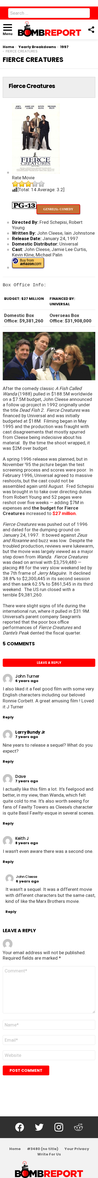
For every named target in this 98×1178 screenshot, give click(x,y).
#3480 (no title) (42, 1149)
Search (84, 14)
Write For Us (49, 1154)
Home (15, 1149)
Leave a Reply (49, 662)
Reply (8, 717)
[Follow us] (91, 29)
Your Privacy (77, 1149)
